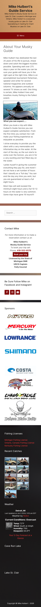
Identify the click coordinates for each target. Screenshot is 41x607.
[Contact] (17, 292)
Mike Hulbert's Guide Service (20, 8)
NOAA (26, 516)
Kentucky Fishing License (16, 446)
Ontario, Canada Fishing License (19, 443)
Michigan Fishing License (16, 440)
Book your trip (20, 254)
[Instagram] (12, 292)
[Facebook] (7, 292)
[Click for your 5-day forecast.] (9, 529)
